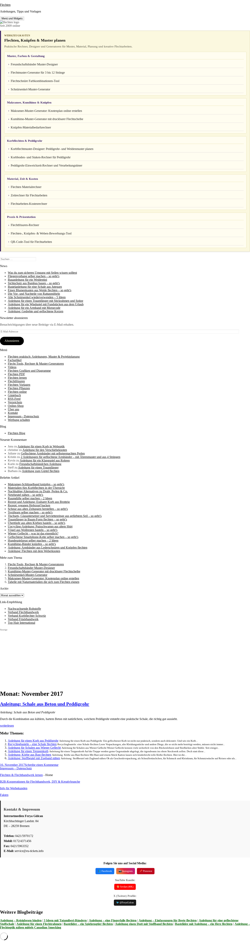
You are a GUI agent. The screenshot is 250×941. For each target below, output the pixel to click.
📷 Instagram (126, 871)
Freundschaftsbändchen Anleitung (40, 464)
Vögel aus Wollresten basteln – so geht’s (32, 530)
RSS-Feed (14, 398)
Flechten (5, 4)
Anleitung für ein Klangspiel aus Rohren (45, 460)
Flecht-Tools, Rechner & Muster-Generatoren (36, 363)
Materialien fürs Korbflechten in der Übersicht (36, 487)
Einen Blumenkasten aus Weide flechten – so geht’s (39, 290)
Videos (12, 367)
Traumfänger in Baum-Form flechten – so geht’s (37, 519)
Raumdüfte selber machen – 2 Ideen (30, 498)
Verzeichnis (15, 402)
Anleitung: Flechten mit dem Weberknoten (34, 551)
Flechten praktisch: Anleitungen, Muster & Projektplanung (44, 356)
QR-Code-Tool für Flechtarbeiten (31, 241)
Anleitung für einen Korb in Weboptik (41, 446)
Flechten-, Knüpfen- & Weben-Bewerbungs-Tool (41, 233)
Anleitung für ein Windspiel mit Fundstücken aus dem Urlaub (46, 304)
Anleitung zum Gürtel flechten (40, 471)
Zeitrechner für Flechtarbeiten (29, 195)
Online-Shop (16, 405)
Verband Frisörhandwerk (23, 619)
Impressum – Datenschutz (16, 768)
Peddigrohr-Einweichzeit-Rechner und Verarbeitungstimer (46, 165)
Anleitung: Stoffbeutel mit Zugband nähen (34, 758)
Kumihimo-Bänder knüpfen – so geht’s (32, 544)
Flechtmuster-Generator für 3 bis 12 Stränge (38, 72)
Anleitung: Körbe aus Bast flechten (29, 754)
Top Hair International (21, 622)
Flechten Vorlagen (19, 384)
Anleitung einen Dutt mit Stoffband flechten (144, 924)
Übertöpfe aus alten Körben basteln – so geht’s (36, 523)
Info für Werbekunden (13, 788)
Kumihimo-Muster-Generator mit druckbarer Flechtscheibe (47, 119)
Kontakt (13, 412)
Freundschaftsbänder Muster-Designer (34, 64)
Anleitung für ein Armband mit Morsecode (34, 307)
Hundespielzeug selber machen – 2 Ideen (33, 540)
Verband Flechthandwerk (23, 612)
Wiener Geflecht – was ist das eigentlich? (33, 533)
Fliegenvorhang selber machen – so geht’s (33, 276)
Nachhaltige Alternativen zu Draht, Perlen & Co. (38, 491)
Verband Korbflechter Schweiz (27, 615)
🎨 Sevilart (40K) (125, 886)
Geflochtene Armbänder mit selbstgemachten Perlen (53, 453)
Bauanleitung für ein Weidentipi (27, 279)
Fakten (4, 795)
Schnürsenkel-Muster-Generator (30, 89)
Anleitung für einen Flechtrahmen (39, 924)
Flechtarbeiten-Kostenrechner (29, 203)
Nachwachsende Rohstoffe (24, 608)
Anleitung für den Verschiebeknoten (44, 450)
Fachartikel (14, 360)
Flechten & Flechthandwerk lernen (21, 775)
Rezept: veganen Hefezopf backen (29, 505)
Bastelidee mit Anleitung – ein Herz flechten (203, 924)
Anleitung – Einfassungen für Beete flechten (168, 920)
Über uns (13, 409)
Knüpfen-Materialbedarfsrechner (31, 127)
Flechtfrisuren (16, 381)
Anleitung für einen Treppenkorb (28, 751)
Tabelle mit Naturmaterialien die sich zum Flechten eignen (43, 582)
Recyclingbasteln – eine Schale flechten (32, 744)
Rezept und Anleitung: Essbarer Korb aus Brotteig (39, 501)
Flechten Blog (16, 433)
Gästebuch (14, 395)
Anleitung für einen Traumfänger (38, 467)
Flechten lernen (17, 377)
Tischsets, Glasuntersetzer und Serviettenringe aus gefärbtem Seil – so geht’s (55, 516)
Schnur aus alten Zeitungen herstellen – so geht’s (38, 509)
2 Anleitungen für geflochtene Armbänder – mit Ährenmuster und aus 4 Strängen (70, 457)
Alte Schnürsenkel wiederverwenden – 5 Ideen (37, 297)
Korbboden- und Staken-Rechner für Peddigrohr (41, 157)
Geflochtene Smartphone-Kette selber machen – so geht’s (43, 537)
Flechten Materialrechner (26, 187)
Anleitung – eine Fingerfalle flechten (113, 920)
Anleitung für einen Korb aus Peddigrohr (33, 740)
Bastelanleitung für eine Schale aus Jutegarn (35, 286)
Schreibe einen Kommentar (41, 764)
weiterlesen (7, 725)
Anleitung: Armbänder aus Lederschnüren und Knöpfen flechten (47, 547)
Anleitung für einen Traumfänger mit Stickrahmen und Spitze (45, 300)
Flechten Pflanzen (19, 388)
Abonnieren (11, 340)
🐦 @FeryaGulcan (125, 902)
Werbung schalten (19, 419)
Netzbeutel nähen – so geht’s (25, 494)
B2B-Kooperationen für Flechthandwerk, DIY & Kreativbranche (40, 781)
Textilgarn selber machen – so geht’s (30, 512)
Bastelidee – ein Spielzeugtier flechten (88, 924)
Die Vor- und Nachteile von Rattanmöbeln (34, 293)
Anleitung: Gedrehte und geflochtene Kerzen (35, 311)
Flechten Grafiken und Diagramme (29, 370)
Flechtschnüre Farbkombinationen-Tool (35, 81)
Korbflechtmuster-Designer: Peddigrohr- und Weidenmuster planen (52, 149)
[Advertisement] (117, 658)
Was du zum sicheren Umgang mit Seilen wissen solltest (42, 272)
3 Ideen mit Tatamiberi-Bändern (65, 920)
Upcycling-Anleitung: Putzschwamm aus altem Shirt (40, 526)
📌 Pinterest (145, 871)
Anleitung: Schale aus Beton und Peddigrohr (44, 704)
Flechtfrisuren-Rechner (25, 225)
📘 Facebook (105, 871)
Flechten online (17, 391)
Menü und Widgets (12, 18)
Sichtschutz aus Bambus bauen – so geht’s (34, 283)
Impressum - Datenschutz (23, 416)
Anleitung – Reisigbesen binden (21, 920)
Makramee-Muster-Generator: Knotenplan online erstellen (46, 110)
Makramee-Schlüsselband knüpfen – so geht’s (36, 484)
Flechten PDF (16, 374)
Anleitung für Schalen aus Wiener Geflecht (34, 747)
